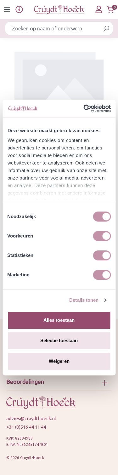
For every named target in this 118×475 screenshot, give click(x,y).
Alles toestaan (59, 320)
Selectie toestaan (59, 340)
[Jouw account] (99, 9)
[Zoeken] (106, 28)
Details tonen (83, 300)
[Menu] (7, 9)
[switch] (102, 236)
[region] (59, 85)
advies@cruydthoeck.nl (31, 418)
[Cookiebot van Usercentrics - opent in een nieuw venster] (84, 108)
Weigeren (59, 361)
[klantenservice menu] (19, 9)
